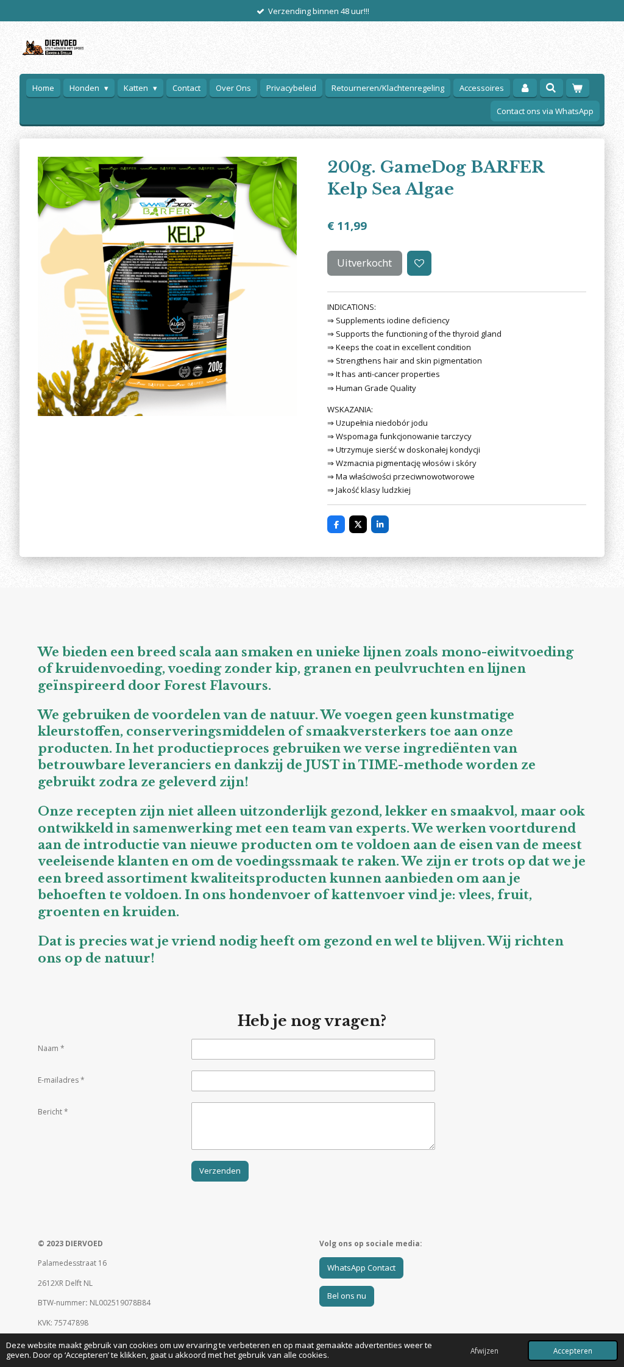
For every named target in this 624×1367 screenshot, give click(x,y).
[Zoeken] (551, 88)
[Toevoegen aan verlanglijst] (419, 263)
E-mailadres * (61, 1080)
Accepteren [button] (572, 1350)
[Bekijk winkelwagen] (577, 88)
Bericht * (53, 1112)
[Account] (524, 88)
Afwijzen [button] (484, 1350)
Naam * (51, 1048)
